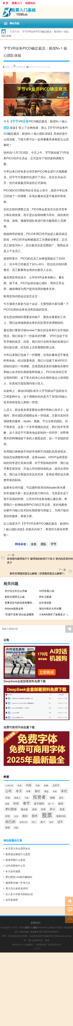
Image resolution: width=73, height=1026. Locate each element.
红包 (16, 816)
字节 (15, 121)
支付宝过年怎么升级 (16, 591)
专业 (19, 785)
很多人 (17, 797)
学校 (55, 791)
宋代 (64, 791)
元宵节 (55, 785)
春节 (26, 803)
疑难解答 (34, 931)
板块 (60, 803)
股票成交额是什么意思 (17, 854)
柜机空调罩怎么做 (15, 596)
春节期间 (39, 803)
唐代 (37, 791)
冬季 (28, 791)
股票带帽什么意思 (15, 860)
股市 (35, 816)
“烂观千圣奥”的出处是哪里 (19, 614)
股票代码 (61, 816)
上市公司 (9, 785)
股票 (47, 814)
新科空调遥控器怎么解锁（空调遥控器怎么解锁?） (38, 573)
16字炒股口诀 (46, 591)
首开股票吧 (11, 899)
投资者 (39, 797)
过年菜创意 (45, 602)
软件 (51, 822)
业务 (26, 121)
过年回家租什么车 (15, 865)
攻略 (52, 797)
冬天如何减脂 (12, 871)
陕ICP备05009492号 (49, 931)
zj (12, 67)
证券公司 (23, 822)
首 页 (5, 3)
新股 (7, 803)
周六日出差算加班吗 (16, 888)
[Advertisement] (36, 989)
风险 (16, 827)
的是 (62, 809)
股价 (25, 816)
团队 (7, 127)
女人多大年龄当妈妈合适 (19, 894)
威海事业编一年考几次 (17, 882)
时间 (16, 803)
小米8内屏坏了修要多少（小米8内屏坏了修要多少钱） (55, 614)
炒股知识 (30, 3)
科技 (7, 816)
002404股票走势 (14, 608)
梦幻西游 (11, 809)
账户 (43, 822)
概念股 (24, 809)
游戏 (34, 809)
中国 (28, 785)
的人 (52, 809)
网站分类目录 (56, 927)
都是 (7, 827)
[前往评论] (69, 910)
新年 (61, 797)
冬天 (19, 791)
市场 (7, 797)
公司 (8, 791)
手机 (27, 797)
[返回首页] (69, 901)
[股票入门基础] (36, 12)
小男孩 (36, 948)
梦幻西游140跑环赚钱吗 (18, 877)
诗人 (34, 822)
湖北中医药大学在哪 (50, 608)
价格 (46, 785)
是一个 (51, 803)
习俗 (37, 785)
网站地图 (24, 931)
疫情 (43, 809)
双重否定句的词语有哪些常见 (21, 602)
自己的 (10, 821)
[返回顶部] (69, 919)
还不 (60, 822)
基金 (46, 791)
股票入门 (17, 3)
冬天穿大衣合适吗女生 (17, 848)
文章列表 (14, 31)
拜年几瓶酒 (45, 596)
